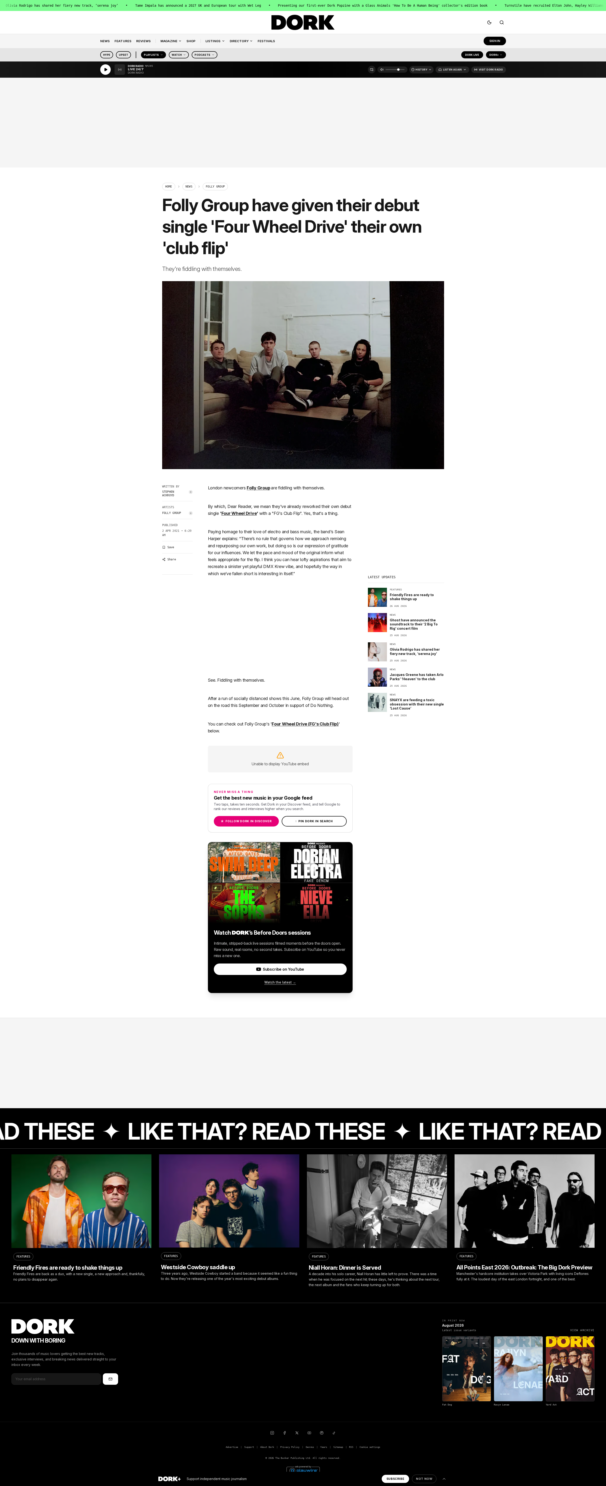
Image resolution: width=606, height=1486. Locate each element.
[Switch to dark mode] (489, 22)
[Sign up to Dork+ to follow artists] (191, 492)
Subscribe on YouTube (283, 969)
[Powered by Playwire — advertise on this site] (303, 1470)
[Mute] (382, 69)
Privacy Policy (290, 1447)
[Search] (501, 22)
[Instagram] (272, 1433)
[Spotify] (321, 1433)
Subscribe (395, 1479)
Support (249, 1447)
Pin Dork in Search (314, 821)
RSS (351, 1447)
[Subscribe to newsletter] (110, 1379)
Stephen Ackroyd (168, 493)
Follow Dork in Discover (246, 821)
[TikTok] (334, 1433)
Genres (310, 1447)
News (188, 186)
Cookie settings (370, 1447)
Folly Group (171, 513)
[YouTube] (309, 1433)
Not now (424, 1479)
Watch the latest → (280, 982)
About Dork (267, 1447)
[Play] (105, 69)
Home (168, 186)
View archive (582, 1330)
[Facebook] (284, 1433)
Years (323, 1447)
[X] (297, 1433)
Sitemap (338, 1447)
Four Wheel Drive (239, 513)
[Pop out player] (372, 69)
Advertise (232, 1447)
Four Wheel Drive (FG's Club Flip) (305, 723)
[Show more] (444, 1479)
